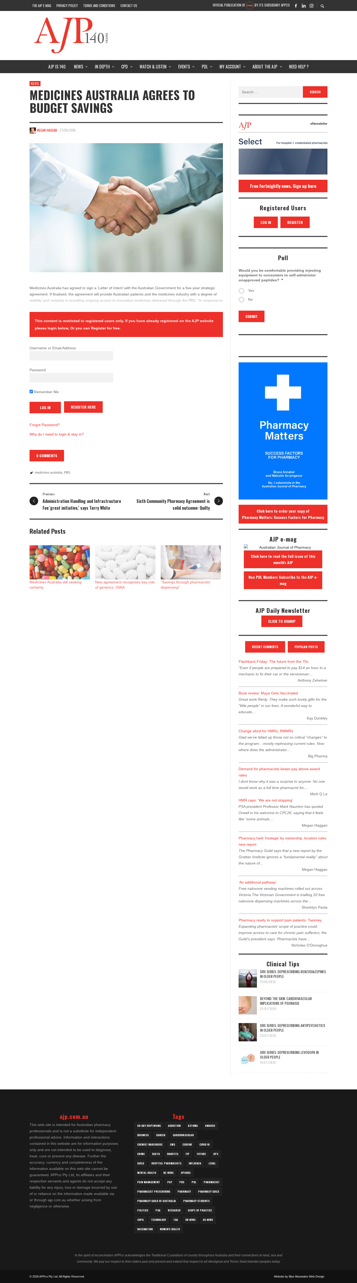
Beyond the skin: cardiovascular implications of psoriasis (286, 1001)
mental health (146, 1173)
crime (141, 1154)
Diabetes (172, 1154)
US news (208, 1220)
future (201, 1154)
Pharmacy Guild (208, 1191)
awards (210, 1126)
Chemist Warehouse (150, 1144)
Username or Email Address (53, 348)
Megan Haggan (47, 130)
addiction (174, 1126)
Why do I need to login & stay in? (57, 434)
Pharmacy (184, 1191)
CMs (172, 1144)
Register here (83, 407)
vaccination (145, 1229)
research (174, 1210)
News (35, 83)
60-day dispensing (149, 1126)
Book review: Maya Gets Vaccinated (268, 693)
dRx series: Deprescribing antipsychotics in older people (292, 1028)
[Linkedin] (304, 5)
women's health (170, 1229)
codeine (187, 1144)
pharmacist (212, 1182)
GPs (215, 1154)
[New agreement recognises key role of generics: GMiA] (125, 562)
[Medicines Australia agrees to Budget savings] (126, 207)
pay (169, 1182)
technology (158, 1220)
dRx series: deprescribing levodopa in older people (289, 1054)
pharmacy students (196, 1201)
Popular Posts (306, 647)
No (250, 299)
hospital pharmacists (166, 1163)
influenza (195, 1163)
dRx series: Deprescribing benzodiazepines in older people (293, 974)
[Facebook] (296, 5)
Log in (266, 222)
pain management (148, 1182)
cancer (160, 1135)
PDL (194, 1182)
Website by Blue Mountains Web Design (299, 1276)
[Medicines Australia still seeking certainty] (60, 562)
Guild (140, 1163)
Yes (251, 290)
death (156, 1154)
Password (38, 370)
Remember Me (46, 392)
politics (142, 1210)
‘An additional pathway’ (258, 882)
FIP (187, 1154)
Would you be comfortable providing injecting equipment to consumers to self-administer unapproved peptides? (280, 275)
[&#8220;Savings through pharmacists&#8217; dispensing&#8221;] (191, 562)
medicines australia (48, 472)
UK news (190, 1220)
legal (212, 1163)
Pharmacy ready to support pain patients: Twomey (280, 920)
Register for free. (106, 328)
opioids (186, 1173)
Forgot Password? (45, 425)
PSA (158, 1210)
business (143, 1135)
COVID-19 (204, 1144)
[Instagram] (311, 5)
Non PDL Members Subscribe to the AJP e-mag (283, 580)
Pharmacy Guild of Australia (156, 1201)
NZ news (168, 1173)
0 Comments (46, 455)
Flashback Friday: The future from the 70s (273, 661)
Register (295, 222)
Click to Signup (282, 621)
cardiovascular (183, 1135)
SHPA (140, 1220)
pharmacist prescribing (153, 1191)
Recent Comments (265, 647)
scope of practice (200, 1210)
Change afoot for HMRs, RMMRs (266, 731)
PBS (67, 472)
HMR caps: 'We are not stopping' (266, 800)
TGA (175, 1220)
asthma (193, 1126)
